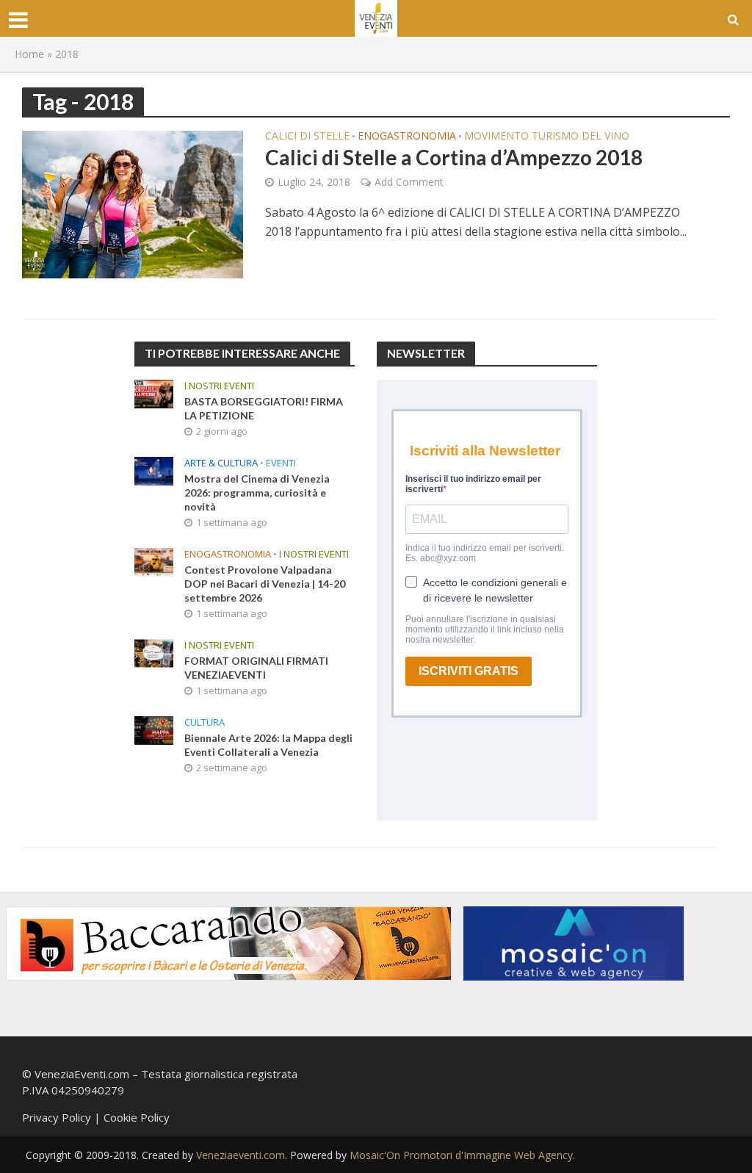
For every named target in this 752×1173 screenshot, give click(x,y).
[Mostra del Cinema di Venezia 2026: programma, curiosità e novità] (153, 469)
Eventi (281, 463)
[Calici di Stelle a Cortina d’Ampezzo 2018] (132, 203)
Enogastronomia (407, 136)
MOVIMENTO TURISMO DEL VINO (546, 136)
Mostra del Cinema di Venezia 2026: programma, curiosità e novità (257, 492)
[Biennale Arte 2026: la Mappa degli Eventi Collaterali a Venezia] (153, 728)
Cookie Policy (137, 1117)
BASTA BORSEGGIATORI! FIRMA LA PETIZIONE (263, 408)
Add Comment (409, 182)
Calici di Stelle (307, 136)
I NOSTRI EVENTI (219, 386)
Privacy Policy (56, 1117)
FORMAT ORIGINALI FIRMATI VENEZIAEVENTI (256, 667)
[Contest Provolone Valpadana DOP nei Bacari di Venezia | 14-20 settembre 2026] (153, 560)
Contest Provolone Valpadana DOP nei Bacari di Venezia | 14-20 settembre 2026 (264, 583)
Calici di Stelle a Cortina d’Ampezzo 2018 (454, 157)
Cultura (204, 722)
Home (29, 54)
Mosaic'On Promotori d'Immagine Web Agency (461, 1155)
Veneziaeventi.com (240, 1155)
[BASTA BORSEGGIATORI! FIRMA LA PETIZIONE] (153, 392)
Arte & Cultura (221, 463)
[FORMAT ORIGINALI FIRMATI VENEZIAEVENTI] (153, 651)
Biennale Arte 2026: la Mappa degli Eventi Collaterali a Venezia (268, 745)
